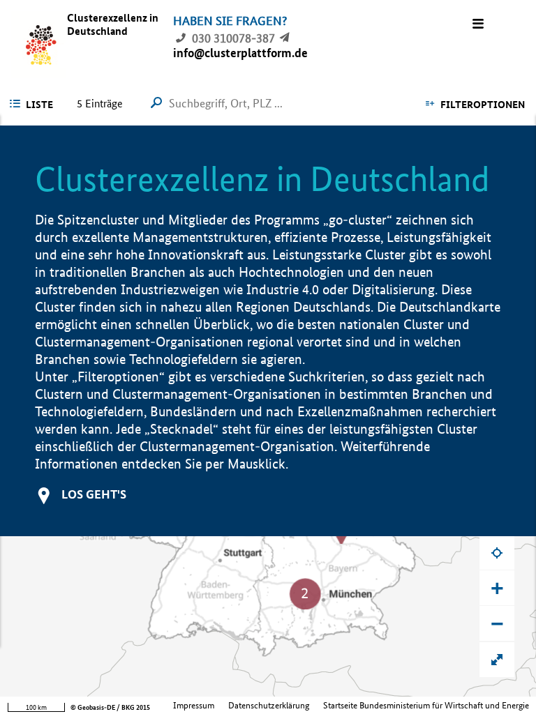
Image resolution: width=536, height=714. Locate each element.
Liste (39, 104)
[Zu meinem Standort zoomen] (496, 552)
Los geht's (93, 494)
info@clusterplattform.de (240, 52)
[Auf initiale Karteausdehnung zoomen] (496, 659)
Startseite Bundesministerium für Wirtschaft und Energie (426, 705)
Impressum (193, 705)
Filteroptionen (482, 104)
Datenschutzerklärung (268, 705)
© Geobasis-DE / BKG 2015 (110, 707)
